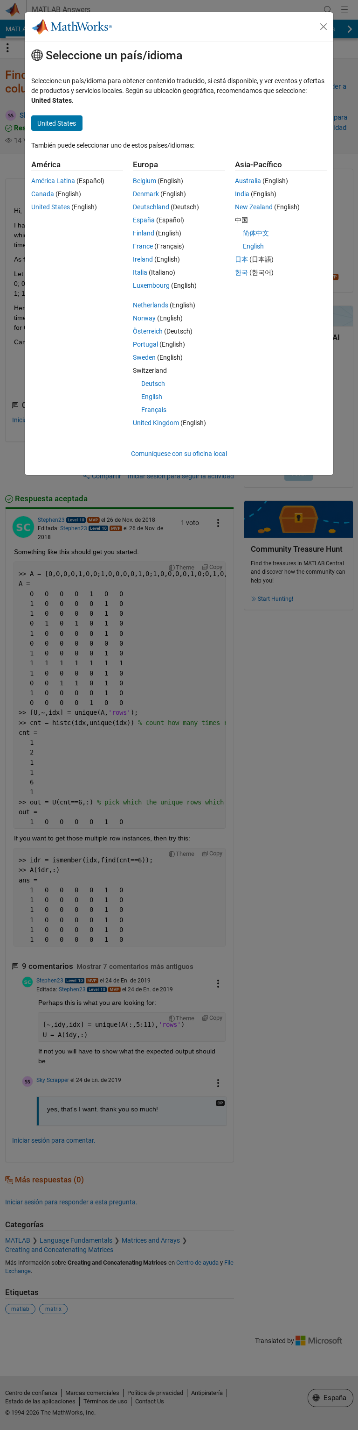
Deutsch (153, 383)
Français (153, 409)
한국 (241, 272)
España (144, 220)
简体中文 (256, 233)
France (143, 246)
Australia (248, 181)
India (242, 194)
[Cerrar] (323, 26)
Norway (144, 318)
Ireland (143, 259)
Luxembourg (151, 285)
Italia (140, 272)
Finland (143, 233)
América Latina (53, 181)
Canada (42, 194)
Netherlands (150, 305)
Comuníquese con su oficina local (179, 453)
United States (50, 207)
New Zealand (254, 207)
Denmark (146, 194)
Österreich (148, 331)
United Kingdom (156, 423)
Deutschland (151, 207)
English (151, 396)
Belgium (144, 181)
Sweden (144, 357)
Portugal (145, 344)
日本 (241, 259)
